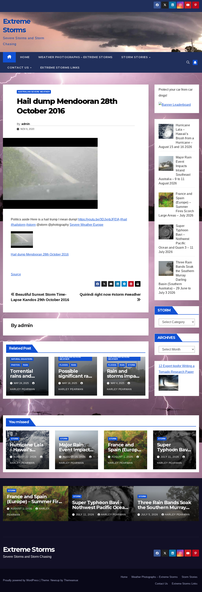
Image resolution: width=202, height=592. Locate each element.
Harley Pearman (113, 514)
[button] (188, 62)
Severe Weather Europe (86, 224)
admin (25, 124)
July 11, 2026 (170, 456)
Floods (64, 365)
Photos (15, 365)
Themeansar (71, 580)
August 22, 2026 (25, 456)
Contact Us (18, 67)
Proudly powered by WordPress (21, 580)
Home (25, 57)
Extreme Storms (28, 549)
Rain (25, 365)
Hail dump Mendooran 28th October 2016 (40, 254)
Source (16, 274)
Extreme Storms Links (60, 67)
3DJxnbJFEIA (98, 219)
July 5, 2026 (150, 514)
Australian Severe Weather (34, 92)
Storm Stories (135, 57)
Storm (131, 365)
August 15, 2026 (74, 456)
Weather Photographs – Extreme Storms (75, 57)
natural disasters (21, 359)
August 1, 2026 (123, 456)
